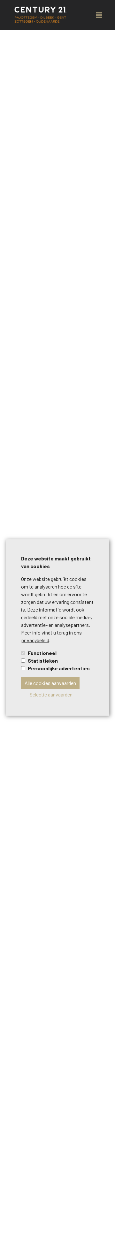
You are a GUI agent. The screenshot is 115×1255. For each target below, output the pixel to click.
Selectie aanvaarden (51, 694)
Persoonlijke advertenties (59, 668)
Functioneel (42, 653)
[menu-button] (99, 15)
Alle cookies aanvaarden (50, 683)
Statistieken (43, 661)
